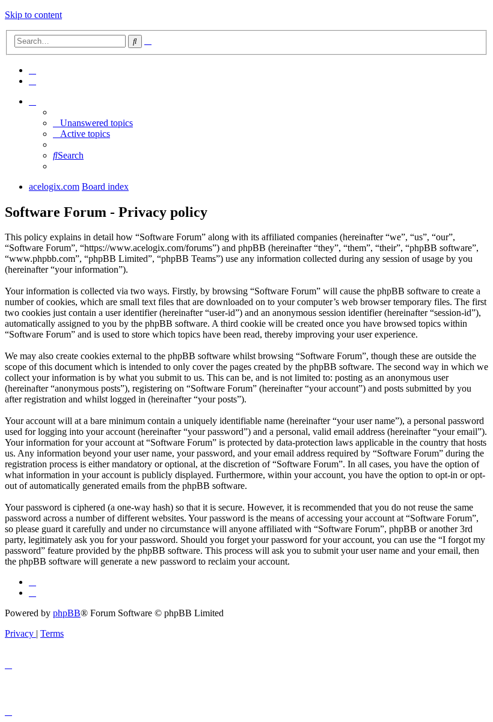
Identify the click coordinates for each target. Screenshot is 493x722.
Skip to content (33, 15)
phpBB (67, 613)
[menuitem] (32, 70)
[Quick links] (32, 101)
